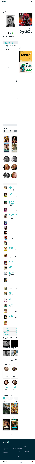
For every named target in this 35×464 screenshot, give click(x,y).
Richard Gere (14, 373)
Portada (4, 10)
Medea (10, 226)
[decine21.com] (6, 441)
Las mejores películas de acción (17, 448)
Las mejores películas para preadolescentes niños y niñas (17, 456)
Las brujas (11, 236)
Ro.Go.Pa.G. (11, 261)
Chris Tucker (14, 387)
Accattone (11, 287)
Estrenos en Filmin (5, 455)
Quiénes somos (25, 448)
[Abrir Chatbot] (33, 462)
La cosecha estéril (11, 273)
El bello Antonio (10, 299)
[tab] (10, 184)
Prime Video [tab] (10, 399)
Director (9, 42)
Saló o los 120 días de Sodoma (11, 187)
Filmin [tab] (4, 399)
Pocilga (10, 221)
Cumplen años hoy (7, 364)
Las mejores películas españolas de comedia (16, 454)
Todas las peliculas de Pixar (17, 451)
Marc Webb (6, 387)
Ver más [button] (7, 46)
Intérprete (13, 42)
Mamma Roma (10, 267)
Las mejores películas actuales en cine (7, 449)
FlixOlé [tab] (16, 401)
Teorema (11, 231)
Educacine (24, 446)
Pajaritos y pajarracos (11, 248)
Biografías (7, 10)
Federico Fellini (15, 83)
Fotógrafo (11, 43)
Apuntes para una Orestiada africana (13, 215)
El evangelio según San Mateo (11, 255)
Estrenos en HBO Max (6, 454)
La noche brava (11, 305)
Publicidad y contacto (26, 451)
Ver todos (16, 364)
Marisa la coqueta (11, 310)
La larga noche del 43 (12, 293)
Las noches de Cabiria (11, 316)
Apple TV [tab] (5, 401)
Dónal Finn (6, 373)
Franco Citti (9, 89)
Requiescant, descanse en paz (12, 242)
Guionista (5, 42)
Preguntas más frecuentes (27, 449)
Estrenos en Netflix (5, 452)
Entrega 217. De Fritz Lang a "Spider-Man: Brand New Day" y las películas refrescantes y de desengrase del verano (25, 32)
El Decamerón (11, 209)
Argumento (6, 43)
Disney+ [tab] (16, 399)
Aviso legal (21, 462)
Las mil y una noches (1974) (11, 194)
